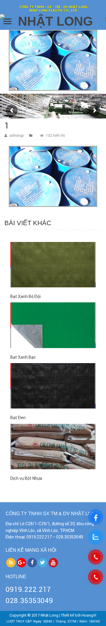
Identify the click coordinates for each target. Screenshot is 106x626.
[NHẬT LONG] (53, 21)
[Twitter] (42, 562)
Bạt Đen (18, 417)
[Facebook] (32, 562)
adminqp (16, 136)
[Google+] (21, 562)
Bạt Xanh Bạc (23, 357)
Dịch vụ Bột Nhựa (26, 478)
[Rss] (11, 562)
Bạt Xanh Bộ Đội (25, 296)
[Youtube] (53, 562)
